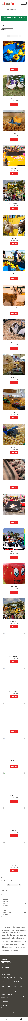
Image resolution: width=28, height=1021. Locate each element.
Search (7, 1019)
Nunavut (15, 983)
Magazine (5, 896)
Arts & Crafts (7, 905)
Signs (4, 916)
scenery (17, 947)
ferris (5, 941)
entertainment (23, 935)
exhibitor (7, 938)
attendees (15, 927)
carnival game (4, 930)
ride (3, 947)
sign (20, 947)
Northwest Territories (5, 989)
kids (22, 941)
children (16, 930)
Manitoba (3, 984)
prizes (23, 944)
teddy (2, 950)
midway (9, 944)
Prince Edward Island (18, 986)
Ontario (15, 984)
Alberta (2, 981)
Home (4, 9)
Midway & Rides (7, 912)
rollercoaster (12, 947)
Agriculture (6, 901)
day (8, 935)
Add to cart (14, 69)
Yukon (15, 991)
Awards (4, 894)
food (13, 941)
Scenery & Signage (8, 914)
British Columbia (4, 983)
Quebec (15, 988)
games (15, 941)
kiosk (4, 944)
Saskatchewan (17, 989)
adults (4, 927)
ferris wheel (9, 941)
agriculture (9, 927)
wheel (17, 950)
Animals (6, 903)
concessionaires (14, 932)
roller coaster (7, 947)
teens (10, 950)
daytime (13, 935)
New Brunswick (4, 988)
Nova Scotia (16, 981)
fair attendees (15, 938)
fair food (22, 938)
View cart (21, 17)
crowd (3, 935)
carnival (23, 927)
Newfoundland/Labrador (5, 986)
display (17, 935)
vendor (14, 950)
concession (23, 930)
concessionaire (5, 932)
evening (3, 938)
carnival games (10, 930)
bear (21, 927)
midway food (15, 944)
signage (23, 947)
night (19, 944)
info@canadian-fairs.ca (5, 961)
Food (5, 910)
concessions (21, 932)
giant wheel (19, 941)
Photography (5, 899)
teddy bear (6, 950)
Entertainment (7, 907)
